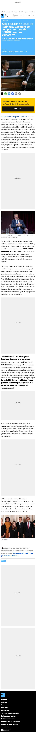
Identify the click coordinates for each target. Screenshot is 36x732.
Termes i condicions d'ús (10, 713)
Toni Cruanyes (23, 12)
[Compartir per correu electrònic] (16, 93)
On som (4, 705)
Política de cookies (8, 719)
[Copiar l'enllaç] (19, 93)
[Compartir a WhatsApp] (5, 93)
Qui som (4, 699)
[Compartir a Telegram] (9, 93)
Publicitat (4, 707)
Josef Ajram (32, 12)
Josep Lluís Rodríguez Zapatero (14, 117)
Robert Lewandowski (7, 12)
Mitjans (3, 560)
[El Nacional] (18, 695)
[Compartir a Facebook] (12, 93)
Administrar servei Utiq (9, 724)
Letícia (16, 12)
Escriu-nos (5, 710)
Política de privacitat (8, 716)
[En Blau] (2, 16)
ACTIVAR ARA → (18, 109)
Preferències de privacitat (10, 721)
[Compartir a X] (2, 93)
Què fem (4, 702)
